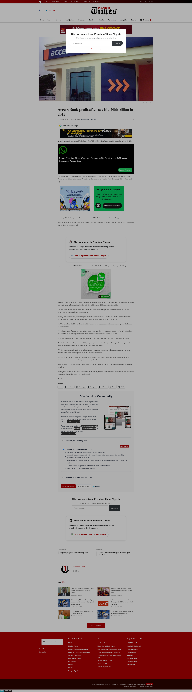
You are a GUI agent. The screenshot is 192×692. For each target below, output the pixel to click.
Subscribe (117, 43)
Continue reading (96, 49)
